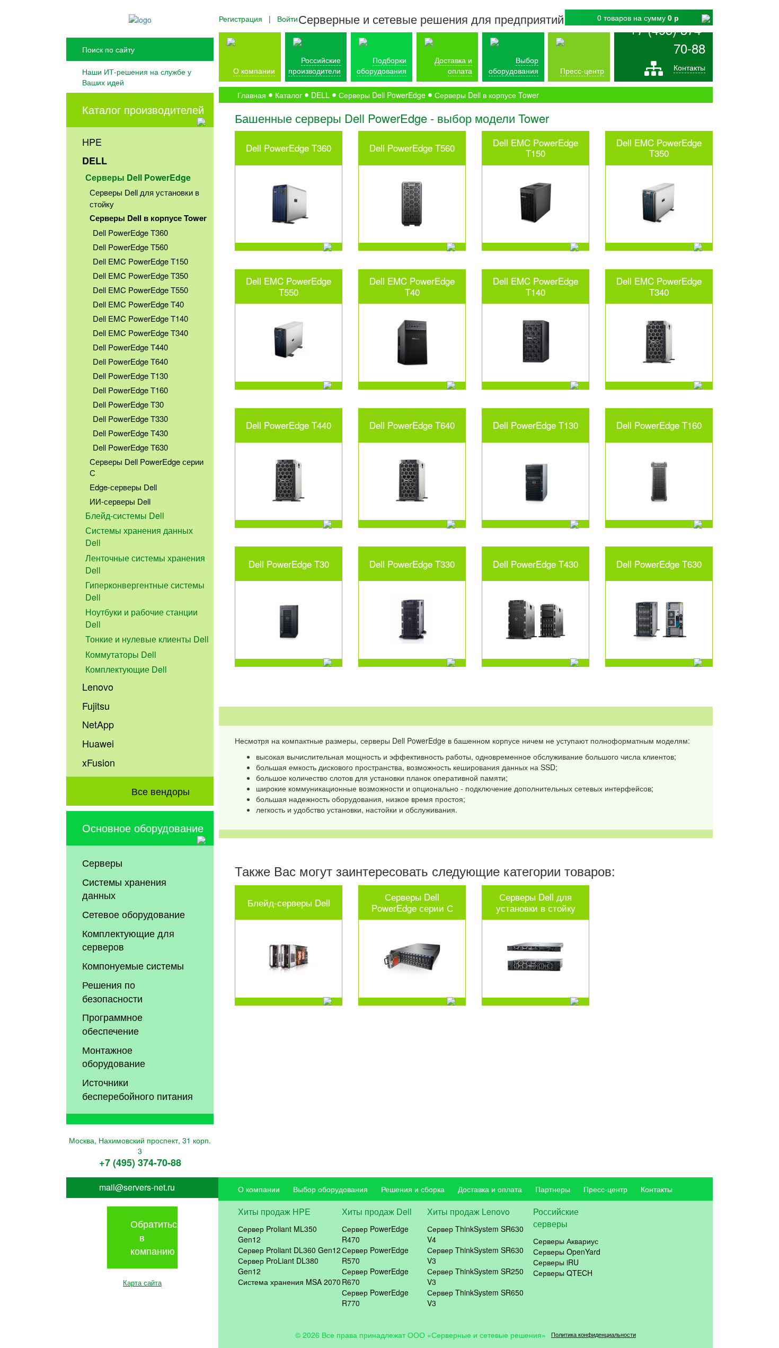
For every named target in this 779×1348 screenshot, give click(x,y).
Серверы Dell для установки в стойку (144, 198)
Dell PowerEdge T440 (130, 347)
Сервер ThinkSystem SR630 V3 (475, 1255)
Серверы (102, 862)
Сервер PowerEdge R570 (375, 1255)
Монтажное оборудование (113, 1056)
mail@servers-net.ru (137, 1187)
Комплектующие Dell (126, 669)
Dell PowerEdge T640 (130, 361)
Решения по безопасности (112, 991)
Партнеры (552, 1189)
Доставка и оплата (453, 65)
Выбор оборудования (513, 65)
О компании (254, 70)
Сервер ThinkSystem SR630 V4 (475, 1234)
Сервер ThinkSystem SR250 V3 (475, 1276)
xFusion (98, 762)
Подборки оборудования (381, 65)
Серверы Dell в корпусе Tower (148, 218)
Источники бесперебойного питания (137, 1089)
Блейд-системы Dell (124, 515)
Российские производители (314, 65)
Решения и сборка (413, 1189)
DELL (94, 161)
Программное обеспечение (112, 1023)
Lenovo (97, 686)
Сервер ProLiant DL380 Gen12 (278, 1265)
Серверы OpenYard (566, 1251)
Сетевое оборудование (133, 914)
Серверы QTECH (562, 1272)
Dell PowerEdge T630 (130, 447)
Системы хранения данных (124, 888)
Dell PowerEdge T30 (128, 404)
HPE (92, 141)
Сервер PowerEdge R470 (375, 1234)
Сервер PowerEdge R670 (375, 1276)
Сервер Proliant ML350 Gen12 (277, 1234)
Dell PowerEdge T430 (130, 432)
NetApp (98, 724)
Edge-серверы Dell (123, 486)
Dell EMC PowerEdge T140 (140, 318)
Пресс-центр (605, 1189)
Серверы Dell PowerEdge (138, 177)
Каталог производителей (143, 109)
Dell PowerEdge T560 (130, 246)
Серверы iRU (556, 1262)
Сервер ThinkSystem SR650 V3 (475, 1297)
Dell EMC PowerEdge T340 (140, 332)
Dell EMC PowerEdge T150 (140, 261)
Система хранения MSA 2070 (289, 1281)
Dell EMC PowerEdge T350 (140, 275)
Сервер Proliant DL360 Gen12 (289, 1250)
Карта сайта (142, 1282)
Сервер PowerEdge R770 (375, 1297)
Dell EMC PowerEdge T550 (140, 289)
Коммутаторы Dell (120, 654)
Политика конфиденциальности (593, 1334)
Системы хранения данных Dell (139, 536)
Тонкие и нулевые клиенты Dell (147, 639)
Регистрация (240, 18)
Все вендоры (160, 791)
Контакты (689, 67)
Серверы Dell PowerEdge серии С (146, 467)
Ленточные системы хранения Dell (145, 564)
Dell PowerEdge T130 (130, 375)
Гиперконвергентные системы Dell (145, 591)
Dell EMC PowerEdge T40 (138, 304)
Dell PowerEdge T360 (130, 232)
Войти (287, 18)
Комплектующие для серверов (128, 940)
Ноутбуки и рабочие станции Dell (141, 618)
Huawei (98, 743)
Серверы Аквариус (565, 1241)
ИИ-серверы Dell (120, 501)
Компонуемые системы (133, 965)
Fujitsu (96, 705)
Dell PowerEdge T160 (130, 389)
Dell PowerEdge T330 (130, 418)
